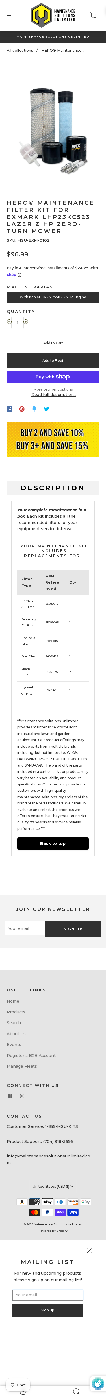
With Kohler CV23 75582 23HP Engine (53, 297)
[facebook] (9, 1096)
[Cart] (93, 15)
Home (13, 1001)
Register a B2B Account (31, 1055)
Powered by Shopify (53, 1231)
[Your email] (25, 928)
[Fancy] (34, 409)
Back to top (53, 843)
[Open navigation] (13, 15)
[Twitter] (46, 409)
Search (14, 1022)
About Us (16, 1033)
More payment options (53, 389)
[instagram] (22, 1096)
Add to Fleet (53, 360)
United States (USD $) (51, 1186)
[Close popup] (89, 1251)
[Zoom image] (53, 123)
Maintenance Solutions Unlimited (58, 1224)
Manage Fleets (22, 1066)
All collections (20, 50)
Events (14, 1044)
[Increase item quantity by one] (26, 323)
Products (16, 1012)
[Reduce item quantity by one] (9, 323)
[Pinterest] (22, 409)
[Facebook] (9, 409)
